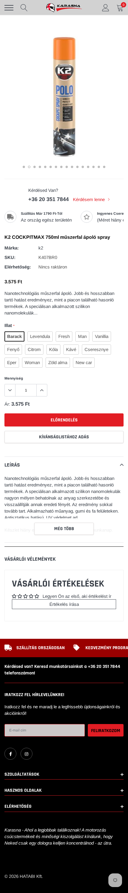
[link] (10, 754)
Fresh (64, 336)
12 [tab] (83, 167)
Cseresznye (96, 349)
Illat (9, 325)
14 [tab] (93, 167)
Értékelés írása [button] (64, 604)
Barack (14, 336)
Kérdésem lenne (89, 199)
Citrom (34, 349)
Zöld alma (57, 362)
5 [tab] (45, 167)
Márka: (11, 247)
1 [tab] (24, 167)
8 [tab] (61, 167)
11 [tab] (77, 167)
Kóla (53, 349)
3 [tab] (34, 167)
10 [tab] (72, 167)
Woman (32, 362)
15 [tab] (99, 167)
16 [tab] (104, 167)
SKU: (9, 257)
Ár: (7, 404)
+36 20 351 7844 (48, 199)
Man (82, 336)
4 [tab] (40, 167)
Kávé (71, 349)
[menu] (8, 7)
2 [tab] (29, 167)
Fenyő (13, 349)
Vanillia (101, 336)
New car (84, 362)
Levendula (40, 336)
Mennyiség (13, 378)
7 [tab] (56, 167)
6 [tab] (50, 167)
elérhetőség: (17, 266)
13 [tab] (88, 167)
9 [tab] (66, 167)
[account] (105, 7)
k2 (40, 247)
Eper (11, 362)
